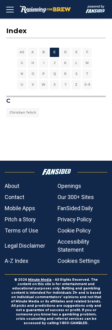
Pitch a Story (20, 219)
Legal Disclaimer (25, 245)
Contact (14, 197)
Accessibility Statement (73, 245)
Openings (69, 186)
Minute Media (40, 280)
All (22, 52)
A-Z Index (16, 261)
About (12, 186)
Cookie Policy (74, 230)
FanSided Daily (75, 208)
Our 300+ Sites (76, 197)
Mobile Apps (20, 208)
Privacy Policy (75, 219)
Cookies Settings (79, 261)
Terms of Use (21, 230)
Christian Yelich (22, 113)
